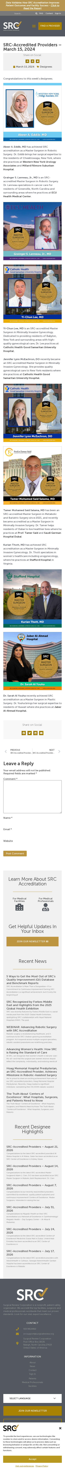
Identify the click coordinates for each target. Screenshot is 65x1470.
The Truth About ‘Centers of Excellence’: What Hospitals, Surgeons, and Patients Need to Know (32, 1097)
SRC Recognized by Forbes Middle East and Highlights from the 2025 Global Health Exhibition (29, 1005)
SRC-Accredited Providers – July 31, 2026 (30, 1208)
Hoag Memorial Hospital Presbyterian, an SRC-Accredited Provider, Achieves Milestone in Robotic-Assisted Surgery (31, 1072)
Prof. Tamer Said (28, 532)
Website (8, 841)
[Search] (36, 13)
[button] (60, 1428)
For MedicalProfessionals (45, 900)
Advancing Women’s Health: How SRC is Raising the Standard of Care (31, 1050)
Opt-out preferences (24, 1466)
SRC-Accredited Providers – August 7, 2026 (31, 1186)
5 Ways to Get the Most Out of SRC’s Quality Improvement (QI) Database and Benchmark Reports (30, 980)
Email (7, 829)
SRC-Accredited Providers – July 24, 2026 (30, 1230)
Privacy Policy (42, 1466)
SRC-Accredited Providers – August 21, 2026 (32, 1148)
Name (7, 818)
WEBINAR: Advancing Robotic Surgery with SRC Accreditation (31, 1028)
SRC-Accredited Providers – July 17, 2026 (30, 1252)
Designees (46, 66)
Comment (10, 779)
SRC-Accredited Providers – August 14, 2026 (32, 1167)
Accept (32, 1459)
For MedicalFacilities (19, 900)
